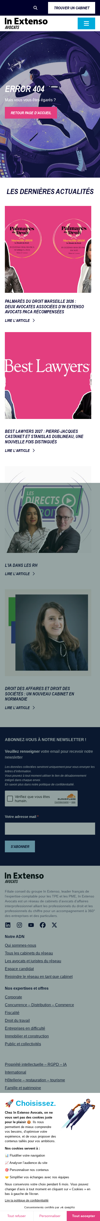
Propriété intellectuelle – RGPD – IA (36, 1064)
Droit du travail (17, 1020)
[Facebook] (43, 925)
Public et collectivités (23, 1044)
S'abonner (20, 846)
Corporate (13, 997)
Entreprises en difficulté (25, 1028)
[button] (35, 8)
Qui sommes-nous (20, 945)
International (15, 1072)
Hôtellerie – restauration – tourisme (35, 1080)
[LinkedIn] (8, 925)
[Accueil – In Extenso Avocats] (26, 23)
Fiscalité (12, 1013)
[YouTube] (31, 925)
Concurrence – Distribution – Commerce (39, 1005)
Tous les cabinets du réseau (29, 953)
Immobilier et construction (27, 1036)
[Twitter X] (54, 925)
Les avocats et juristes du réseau (33, 961)
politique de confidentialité (56, 784)
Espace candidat (19, 969)
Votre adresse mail (22, 816)
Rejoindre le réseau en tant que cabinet (39, 977)
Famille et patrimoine (23, 1088)
